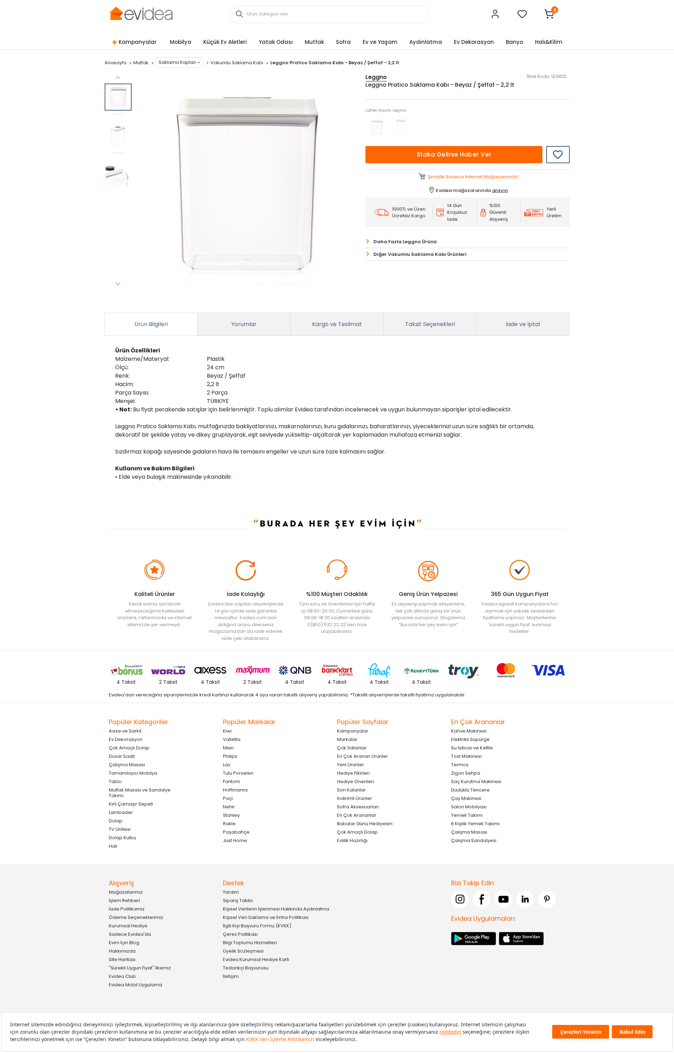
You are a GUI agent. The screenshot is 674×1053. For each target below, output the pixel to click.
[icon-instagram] (460, 899)
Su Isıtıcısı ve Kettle (472, 747)
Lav (226, 764)
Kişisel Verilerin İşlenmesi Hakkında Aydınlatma (276, 909)
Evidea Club (122, 976)
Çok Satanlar (351, 747)
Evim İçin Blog (124, 942)
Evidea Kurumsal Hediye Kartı (256, 959)
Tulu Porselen (238, 773)
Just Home (235, 840)
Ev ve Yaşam (380, 42)
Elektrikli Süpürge (470, 739)
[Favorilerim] (522, 14)
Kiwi (227, 731)
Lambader (121, 812)
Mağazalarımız (126, 892)
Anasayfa (116, 62)
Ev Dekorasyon (474, 42)
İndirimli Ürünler (354, 798)
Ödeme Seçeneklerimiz (136, 917)
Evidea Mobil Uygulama (135, 984)
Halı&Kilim (548, 42)
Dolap (116, 820)
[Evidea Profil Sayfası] (495, 14)
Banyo (514, 42)
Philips (230, 756)
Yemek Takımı (467, 815)
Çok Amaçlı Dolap (129, 747)
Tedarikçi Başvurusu (246, 968)
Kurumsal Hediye (128, 925)
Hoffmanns (235, 790)
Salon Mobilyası (469, 806)
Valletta (231, 739)
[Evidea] (141, 13)
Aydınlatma (425, 42)
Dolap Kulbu (122, 837)
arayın (500, 190)
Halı (113, 846)
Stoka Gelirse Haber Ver (454, 154)
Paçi (228, 798)
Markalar (347, 739)
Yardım (231, 892)
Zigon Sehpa (465, 773)
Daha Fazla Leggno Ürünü (405, 241)
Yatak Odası (276, 42)
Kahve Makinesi (469, 731)
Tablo (115, 781)
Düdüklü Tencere (470, 790)
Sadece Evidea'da (130, 934)
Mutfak (314, 42)
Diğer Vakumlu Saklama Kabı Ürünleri (420, 254)
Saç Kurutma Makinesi (476, 781)
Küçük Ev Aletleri (225, 42)
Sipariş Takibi (238, 900)
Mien (228, 747)
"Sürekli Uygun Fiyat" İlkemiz (140, 968)
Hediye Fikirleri (353, 773)
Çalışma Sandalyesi (473, 840)
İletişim (231, 976)
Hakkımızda (122, 951)
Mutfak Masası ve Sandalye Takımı (140, 793)
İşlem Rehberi (124, 900)
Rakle (229, 823)
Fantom (231, 781)
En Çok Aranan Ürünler (362, 756)
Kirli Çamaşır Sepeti (131, 804)
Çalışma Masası (127, 764)
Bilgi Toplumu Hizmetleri (250, 942)
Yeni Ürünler (350, 764)
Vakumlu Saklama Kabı (237, 62)
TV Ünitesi (120, 829)
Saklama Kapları (177, 62)
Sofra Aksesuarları (358, 806)
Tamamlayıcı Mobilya (133, 773)
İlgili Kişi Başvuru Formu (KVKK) (257, 925)
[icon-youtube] (503, 899)
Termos (460, 764)
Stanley (231, 815)
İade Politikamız (127, 909)
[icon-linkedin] (525, 899)
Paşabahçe (236, 832)
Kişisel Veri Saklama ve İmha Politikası (266, 917)
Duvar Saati (122, 756)
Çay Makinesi (466, 798)
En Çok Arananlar (356, 815)
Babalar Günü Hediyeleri (364, 823)
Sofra (343, 42)
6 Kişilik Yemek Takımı (475, 823)
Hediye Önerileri (355, 781)
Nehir (229, 806)
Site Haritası (122, 959)
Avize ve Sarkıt (125, 731)
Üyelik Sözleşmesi (243, 951)
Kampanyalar (138, 42)
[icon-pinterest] (547, 899)
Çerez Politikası (240, 934)
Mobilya (180, 42)
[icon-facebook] (481, 899)
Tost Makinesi (466, 756)
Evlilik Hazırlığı (352, 840)
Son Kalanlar (351, 790)
